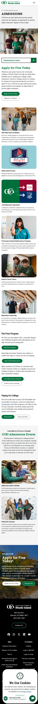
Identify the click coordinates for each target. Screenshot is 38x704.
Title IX (9, 654)
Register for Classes (10, 98)
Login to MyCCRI (28, 650)
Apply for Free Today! (11, 583)
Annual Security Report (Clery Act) (9, 659)
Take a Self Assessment (12, 361)
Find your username (28, 658)
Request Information (9, 646)
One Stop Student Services (11, 10)
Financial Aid (8, 417)
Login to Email (28, 654)
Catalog (28, 646)
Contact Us (19, 625)
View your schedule (28, 669)
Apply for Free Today (10, 94)
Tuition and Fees (22, 417)
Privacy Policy (26, 692)
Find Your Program (10, 347)
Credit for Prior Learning (11, 383)
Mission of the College (9, 650)
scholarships (6, 404)
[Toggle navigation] (34, 2)
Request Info (29, 583)
